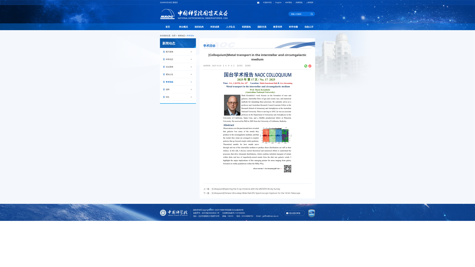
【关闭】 (247, 65)
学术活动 (190, 35)
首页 (168, 26)
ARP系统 (288, 2)
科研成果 (214, 26)
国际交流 (262, 26)
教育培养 (277, 26)
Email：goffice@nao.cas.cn (267, 216)
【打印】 (239, 65)
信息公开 (309, 26)
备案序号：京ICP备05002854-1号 (206, 213)
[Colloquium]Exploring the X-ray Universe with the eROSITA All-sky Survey (246, 189)
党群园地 (246, 26)
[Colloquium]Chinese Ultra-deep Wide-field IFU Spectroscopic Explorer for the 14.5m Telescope (256, 193)
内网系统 (299, 2)
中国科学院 (267, 2)
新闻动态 (181, 35)
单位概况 (183, 26)
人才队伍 (230, 26)
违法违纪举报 (294, 213)
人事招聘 (309, 2)
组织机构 (199, 26)
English (278, 2)
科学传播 (293, 26)
